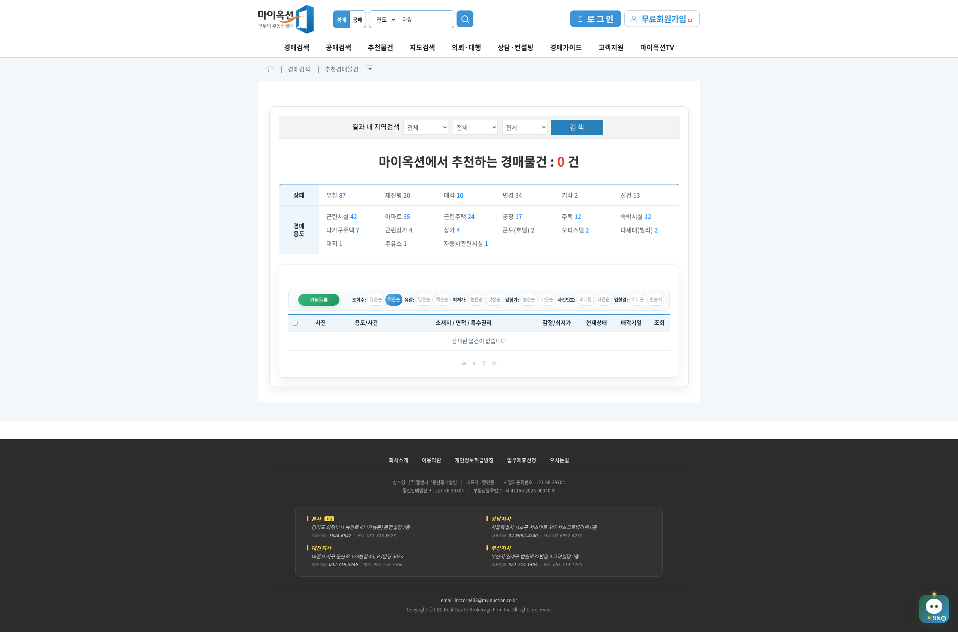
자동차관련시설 (466, 243)
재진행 (397, 194)
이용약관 (431, 459)
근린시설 (341, 216)
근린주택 (459, 216)
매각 (453, 194)
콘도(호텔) (518, 229)
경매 (341, 19)
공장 (512, 216)
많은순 (376, 299)
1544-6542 (340, 535)
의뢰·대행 (466, 47)
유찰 (336, 194)
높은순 (476, 299)
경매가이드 (566, 47)
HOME (269, 69)
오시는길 (559, 459)
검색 (465, 18)
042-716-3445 (343, 564)
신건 (630, 194)
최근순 (603, 299)
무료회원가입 (664, 18)
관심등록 (319, 299)
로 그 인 (600, 18)
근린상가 (398, 229)
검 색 (577, 127)
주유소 (396, 243)
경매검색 (296, 47)
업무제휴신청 (521, 459)
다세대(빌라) (639, 229)
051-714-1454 (522, 564)
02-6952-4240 (522, 535)
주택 (571, 216)
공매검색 (338, 47)
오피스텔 (575, 229)
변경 (512, 194)
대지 (334, 243)
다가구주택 (342, 229)
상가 (452, 229)
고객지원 (611, 47)
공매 (358, 19)
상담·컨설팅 (516, 47)
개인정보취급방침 (474, 459)
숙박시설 (635, 216)
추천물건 (380, 47)
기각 (570, 194)
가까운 (638, 299)
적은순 (394, 299)
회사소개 (398, 459)
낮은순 (494, 299)
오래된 (585, 299)
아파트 (397, 216)
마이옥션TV (657, 47)
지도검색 (422, 47)
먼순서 (656, 299)
